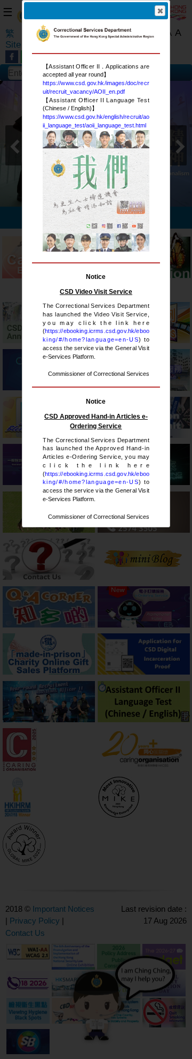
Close (160, 10)
